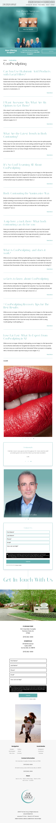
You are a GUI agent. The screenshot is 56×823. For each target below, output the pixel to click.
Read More (50, 92)
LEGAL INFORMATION (28, 814)
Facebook (41, 751)
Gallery (19, 749)
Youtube (41, 753)
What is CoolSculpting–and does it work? (24, 251)
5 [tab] (33, 438)
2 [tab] (25, 438)
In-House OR (29, 4)
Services (35, 4)
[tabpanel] (28, 390)
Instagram (41, 749)
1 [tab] (22, 438)
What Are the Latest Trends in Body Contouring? (25, 135)
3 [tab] (28, 438)
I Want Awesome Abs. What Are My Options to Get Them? (25, 104)
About (47, 4)
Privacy (16, 565)
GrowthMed (38, 818)
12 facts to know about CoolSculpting (25, 278)
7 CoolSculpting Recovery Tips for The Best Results (26, 306)
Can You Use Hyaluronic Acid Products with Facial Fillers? (26, 73)
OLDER (5, 361)
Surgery (12, 749)
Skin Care (11, 753)
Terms (20, 565)
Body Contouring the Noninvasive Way (26, 193)
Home (5, 60)
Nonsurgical (12, 751)
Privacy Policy (14, 556)
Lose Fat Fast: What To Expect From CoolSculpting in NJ (25, 337)
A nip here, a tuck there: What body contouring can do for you (25, 223)
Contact (53, 4)
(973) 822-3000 (28, 637)
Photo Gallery (41, 4)
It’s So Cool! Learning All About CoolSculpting (22, 166)
